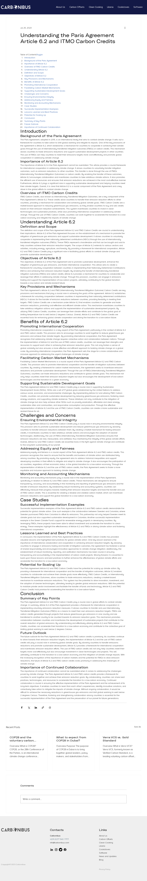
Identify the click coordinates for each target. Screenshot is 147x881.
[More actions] (125, 28)
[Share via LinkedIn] (35, 707)
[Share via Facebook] (21, 707)
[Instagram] (56, 849)
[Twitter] (60, 849)
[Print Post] (50, 707)
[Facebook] (65, 849)
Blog (101, 860)
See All (137, 727)
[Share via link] (42, 707)
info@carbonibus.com (59, 842)
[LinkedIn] (51, 849)
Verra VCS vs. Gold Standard (116, 739)
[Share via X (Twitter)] (28, 707)
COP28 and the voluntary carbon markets (22, 739)
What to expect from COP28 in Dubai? (71, 739)
